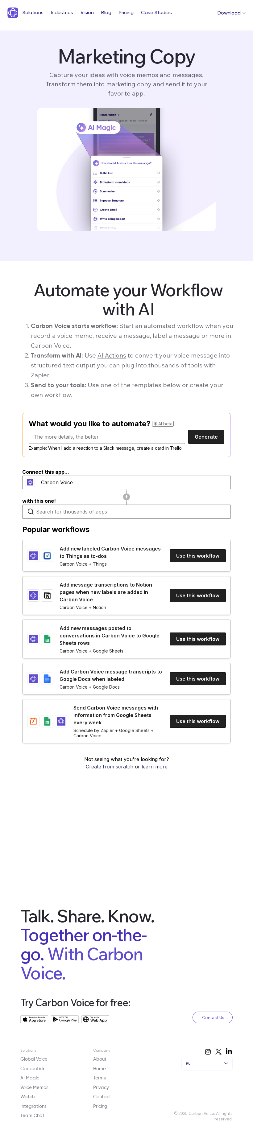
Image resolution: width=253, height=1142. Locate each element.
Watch (27, 1097)
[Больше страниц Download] (244, 12)
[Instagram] (208, 1051)
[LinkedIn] (229, 1051)
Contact (102, 1097)
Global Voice (34, 1059)
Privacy (101, 1087)
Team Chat (32, 1115)
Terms (99, 1078)
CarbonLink (32, 1068)
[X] (218, 1051)
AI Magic (29, 1078)
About (99, 1059)
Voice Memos (34, 1087)
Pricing (100, 1106)
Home (99, 1068)
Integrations (33, 1106)
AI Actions (111, 355)
